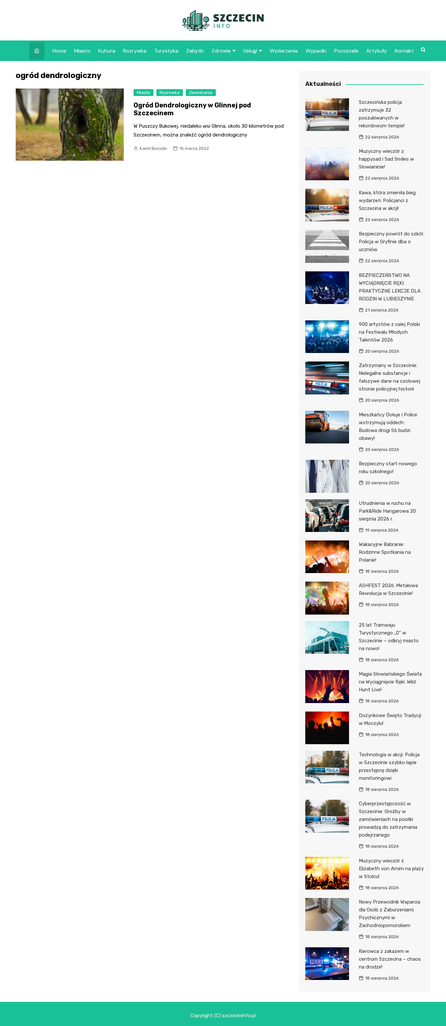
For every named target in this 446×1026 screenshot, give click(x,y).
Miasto (82, 50)
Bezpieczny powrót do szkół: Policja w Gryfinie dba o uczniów (391, 241)
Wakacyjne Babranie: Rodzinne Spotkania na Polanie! (385, 552)
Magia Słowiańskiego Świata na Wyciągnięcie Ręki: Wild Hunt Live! (390, 682)
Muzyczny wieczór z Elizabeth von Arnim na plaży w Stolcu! (391, 868)
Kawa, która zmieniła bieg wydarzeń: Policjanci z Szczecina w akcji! (387, 200)
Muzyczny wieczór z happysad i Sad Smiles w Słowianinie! (386, 159)
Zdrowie (221, 50)
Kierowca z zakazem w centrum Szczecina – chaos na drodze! (390, 959)
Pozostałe (346, 50)
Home (59, 50)
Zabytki (195, 50)
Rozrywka (134, 50)
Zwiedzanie (201, 92)
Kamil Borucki (153, 148)
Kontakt (404, 50)
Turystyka (166, 50)
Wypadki (316, 50)
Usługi (250, 50)
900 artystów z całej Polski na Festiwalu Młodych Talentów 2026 (389, 332)
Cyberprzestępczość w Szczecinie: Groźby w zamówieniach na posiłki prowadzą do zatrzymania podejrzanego (388, 819)
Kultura (106, 50)
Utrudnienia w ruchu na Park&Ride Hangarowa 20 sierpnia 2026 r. (387, 511)
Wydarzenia (284, 50)
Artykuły (376, 50)
